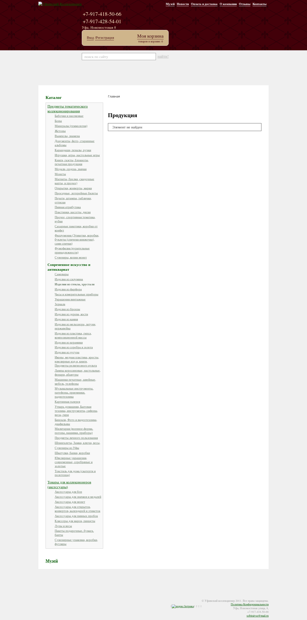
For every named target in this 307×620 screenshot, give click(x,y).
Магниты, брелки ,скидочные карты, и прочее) (74, 181)
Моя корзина (150, 36)
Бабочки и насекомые (69, 116)
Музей (170, 3)
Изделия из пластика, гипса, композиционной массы (73, 335)
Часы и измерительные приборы (76, 294)
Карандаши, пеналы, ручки (73, 150)
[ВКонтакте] (56, 597)
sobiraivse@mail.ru (258, 615)
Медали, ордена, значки (71, 169)
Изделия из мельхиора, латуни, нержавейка (75, 326)
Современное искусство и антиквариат (68, 267)
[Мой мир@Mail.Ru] (65, 597)
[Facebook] (46, 597)
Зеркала (60, 304)
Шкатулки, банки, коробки (72, 453)
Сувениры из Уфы (67, 448)
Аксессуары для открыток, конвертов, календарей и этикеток (77, 509)
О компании (228, 3)
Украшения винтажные (70, 299)
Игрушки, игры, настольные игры (77, 155)
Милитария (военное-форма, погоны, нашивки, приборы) (74, 430)
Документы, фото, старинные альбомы (74, 143)
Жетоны (60, 131)
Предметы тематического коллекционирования (67, 108)
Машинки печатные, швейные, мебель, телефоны (75, 381)
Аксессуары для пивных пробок (76, 516)
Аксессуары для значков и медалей (78, 496)
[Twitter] (51, 597)
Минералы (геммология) (71, 126)
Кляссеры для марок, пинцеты (75, 521)
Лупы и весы (63, 526)
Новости (183, 3)
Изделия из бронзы (67, 309)
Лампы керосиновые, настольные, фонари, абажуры (77, 372)
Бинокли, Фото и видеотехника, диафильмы (76, 422)
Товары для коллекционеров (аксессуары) (69, 484)
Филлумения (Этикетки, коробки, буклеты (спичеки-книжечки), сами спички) (77, 239)
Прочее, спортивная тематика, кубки (75, 219)
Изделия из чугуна (67, 352)
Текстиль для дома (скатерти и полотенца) (75, 473)
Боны (58, 121)
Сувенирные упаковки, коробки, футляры (76, 542)
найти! (163, 56)
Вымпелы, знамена (67, 136)
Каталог (54, 97)
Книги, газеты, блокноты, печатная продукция (72, 162)
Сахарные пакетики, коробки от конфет (76, 228)
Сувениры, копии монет (71, 257)
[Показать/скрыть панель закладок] (40, 597)
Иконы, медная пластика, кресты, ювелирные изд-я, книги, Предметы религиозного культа (77, 361)
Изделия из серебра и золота (74, 347)
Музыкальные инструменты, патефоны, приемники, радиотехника (74, 392)
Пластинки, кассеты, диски (73, 212)
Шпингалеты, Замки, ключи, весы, (77, 443)
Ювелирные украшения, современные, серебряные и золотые (74, 462)
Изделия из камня (66, 319)
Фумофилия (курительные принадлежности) (72, 250)
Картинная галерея (67, 401)
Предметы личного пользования (76, 438)
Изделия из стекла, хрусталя (74, 284)
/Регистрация (104, 37)
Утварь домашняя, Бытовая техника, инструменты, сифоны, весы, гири (76, 410)
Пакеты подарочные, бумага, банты (74, 532)
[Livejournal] (60, 597)
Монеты (60, 174)
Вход (90, 37)
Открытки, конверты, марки (73, 188)
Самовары (62, 274)
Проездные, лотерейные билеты (76, 193)
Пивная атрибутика (68, 207)
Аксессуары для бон (68, 491)
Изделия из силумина (69, 279)
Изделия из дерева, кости (71, 314)
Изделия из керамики (69, 342)
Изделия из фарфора (68, 289)
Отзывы (244, 3)
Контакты (259, 3)
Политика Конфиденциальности (250, 604)
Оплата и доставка (204, 3)
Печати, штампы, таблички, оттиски (73, 200)
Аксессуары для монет (70, 501)
